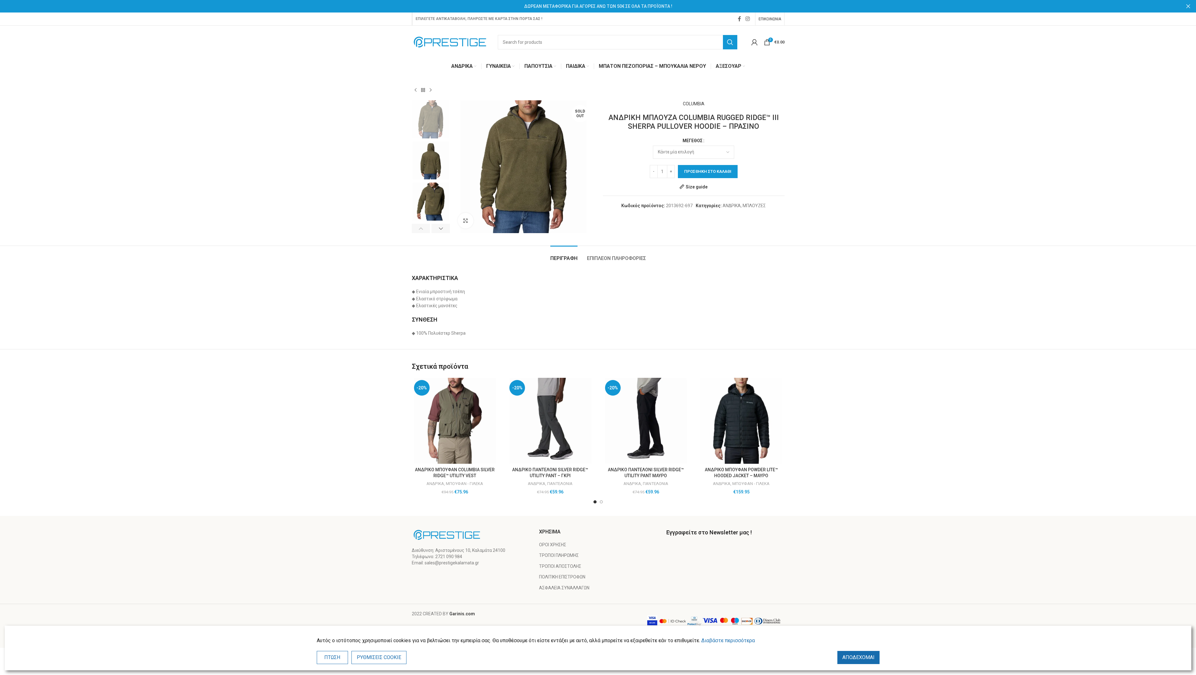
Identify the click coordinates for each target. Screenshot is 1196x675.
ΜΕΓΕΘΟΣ (693, 140)
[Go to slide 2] (601, 501)
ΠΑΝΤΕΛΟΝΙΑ (560, 483)
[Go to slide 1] (595, 501)
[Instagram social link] (747, 19)
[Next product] (430, 90)
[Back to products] (423, 90)
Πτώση (332, 657)
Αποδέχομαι (858, 657)
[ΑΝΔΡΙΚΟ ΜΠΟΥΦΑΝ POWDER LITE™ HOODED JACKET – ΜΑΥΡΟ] (741, 421)
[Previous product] (415, 90)
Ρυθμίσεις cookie (379, 657)
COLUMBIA (693, 103)
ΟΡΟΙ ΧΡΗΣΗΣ (552, 544)
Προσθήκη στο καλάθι (707, 171)
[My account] (754, 42)
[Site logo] (450, 41)
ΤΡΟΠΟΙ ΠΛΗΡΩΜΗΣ (559, 555)
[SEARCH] (730, 42)
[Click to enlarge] (465, 220)
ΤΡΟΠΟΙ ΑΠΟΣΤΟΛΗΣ (560, 566)
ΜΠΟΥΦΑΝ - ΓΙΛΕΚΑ (464, 483)
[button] (421, 228)
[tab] (564, 255)
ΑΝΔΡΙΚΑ (732, 205)
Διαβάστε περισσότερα (728, 640)
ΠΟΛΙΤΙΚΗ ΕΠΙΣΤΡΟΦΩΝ (562, 576)
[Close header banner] (1188, 6)
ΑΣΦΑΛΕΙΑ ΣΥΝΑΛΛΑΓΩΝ (564, 587)
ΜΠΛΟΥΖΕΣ (754, 205)
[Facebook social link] (739, 19)
